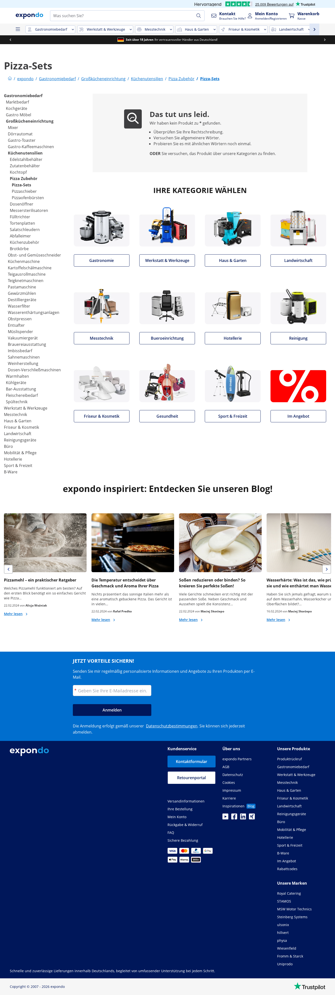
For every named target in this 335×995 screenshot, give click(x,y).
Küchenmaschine (24, 261)
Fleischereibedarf (22, 395)
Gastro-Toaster (22, 140)
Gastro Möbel (18, 114)
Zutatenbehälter (25, 165)
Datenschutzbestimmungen (171, 726)
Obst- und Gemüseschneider (34, 255)
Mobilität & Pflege (20, 452)
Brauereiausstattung (27, 344)
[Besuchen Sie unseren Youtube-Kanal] (225, 818)
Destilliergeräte (22, 299)
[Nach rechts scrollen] (325, 40)
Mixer (13, 127)
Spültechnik (16, 401)
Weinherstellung (23, 363)
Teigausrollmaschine (27, 274)
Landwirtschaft (17, 433)
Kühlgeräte (16, 382)
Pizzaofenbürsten (28, 197)
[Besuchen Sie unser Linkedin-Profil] (243, 818)
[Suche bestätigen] (199, 15)
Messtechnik (15, 414)
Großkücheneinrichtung (29, 121)
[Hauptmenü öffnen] (18, 29)
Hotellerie (13, 459)
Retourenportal (191, 777)
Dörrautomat (20, 134)
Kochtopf (18, 172)
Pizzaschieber (24, 191)
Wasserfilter (19, 306)
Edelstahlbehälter (26, 159)
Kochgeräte (16, 108)
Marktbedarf (17, 102)
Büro (8, 446)
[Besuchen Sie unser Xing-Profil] (252, 818)
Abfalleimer (20, 236)
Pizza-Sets (21, 185)
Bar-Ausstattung (21, 389)
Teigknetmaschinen (25, 280)
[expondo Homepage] (10, 78)
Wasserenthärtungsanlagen (33, 312)
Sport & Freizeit (18, 465)
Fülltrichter (20, 217)
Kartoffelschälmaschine (30, 268)
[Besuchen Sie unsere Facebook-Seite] (234, 818)
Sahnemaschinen (24, 357)
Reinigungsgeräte (20, 440)
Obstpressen (20, 319)
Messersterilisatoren (29, 210)
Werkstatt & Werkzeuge (25, 408)
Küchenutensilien (25, 153)
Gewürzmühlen (22, 293)
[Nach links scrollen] (10, 40)
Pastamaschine (22, 287)
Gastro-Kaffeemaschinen (31, 146)
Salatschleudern (25, 229)
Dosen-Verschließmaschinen (34, 370)
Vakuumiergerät (23, 338)
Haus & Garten (17, 421)
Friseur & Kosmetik (21, 427)
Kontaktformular (191, 761)
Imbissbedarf (20, 350)
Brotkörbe (19, 248)
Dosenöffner (21, 204)
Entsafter (16, 325)
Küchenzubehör (24, 242)
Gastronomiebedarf (23, 95)
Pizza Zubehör (23, 178)
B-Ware (10, 472)
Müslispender (20, 331)
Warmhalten (17, 376)
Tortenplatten (22, 223)
